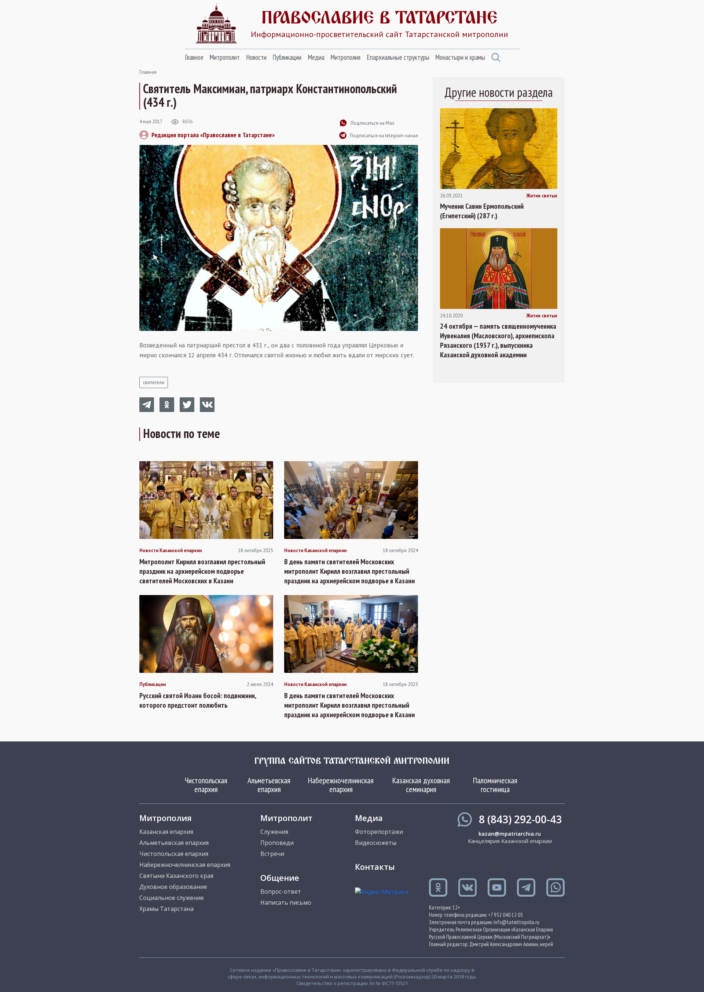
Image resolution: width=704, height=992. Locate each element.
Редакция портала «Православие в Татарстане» (213, 135)
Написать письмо (285, 902)
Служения (274, 831)
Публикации (286, 57)
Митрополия (345, 57)
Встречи (272, 853)
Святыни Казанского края (176, 875)
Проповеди (277, 842)
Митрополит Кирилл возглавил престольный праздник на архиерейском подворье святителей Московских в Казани (202, 571)
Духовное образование (173, 886)
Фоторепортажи (379, 831)
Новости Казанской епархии (170, 550)
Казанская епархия (166, 831)
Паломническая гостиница (495, 784)
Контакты (375, 866)
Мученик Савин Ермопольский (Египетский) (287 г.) (482, 210)
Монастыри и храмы (460, 57)
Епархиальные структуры (398, 57)
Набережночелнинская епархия (341, 784)
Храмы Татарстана (166, 908)
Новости (256, 57)
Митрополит (224, 57)
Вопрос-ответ (280, 891)
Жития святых (541, 195)
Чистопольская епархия (206, 784)
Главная (148, 72)
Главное (194, 57)
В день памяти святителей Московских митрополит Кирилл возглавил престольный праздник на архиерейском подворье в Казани (349, 571)
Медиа (316, 57)
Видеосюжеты (375, 842)
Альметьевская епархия (268, 784)
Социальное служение (171, 897)
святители (153, 382)
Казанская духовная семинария (421, 784)
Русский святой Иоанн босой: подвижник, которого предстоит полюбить (197, 700)
